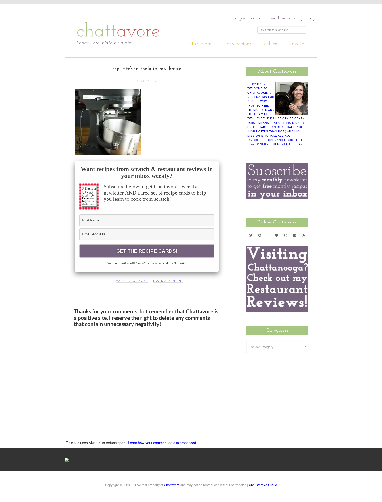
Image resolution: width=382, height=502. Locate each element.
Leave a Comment (168, 281)
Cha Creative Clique (263, 485)
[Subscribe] (304, 235)
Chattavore (118, 22)
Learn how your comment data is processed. (162, 442)
